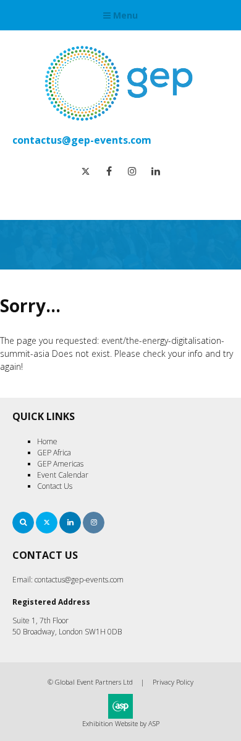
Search (23, 522)
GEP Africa (54, 452)
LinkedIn (70, 522)
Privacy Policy (173, 681)
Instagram (93, 522)
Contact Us (54, 486)
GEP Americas (60, 463)
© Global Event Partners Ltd (90, 681)
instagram (132, 171)
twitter (85, 171)
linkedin (156, 171)
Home (47, 441)
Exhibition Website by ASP (120, 723)
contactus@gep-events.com (81, 140)
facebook (109, 171)
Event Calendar (62, 475)
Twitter (46, 522)
